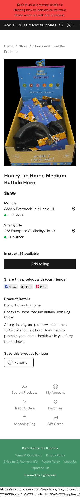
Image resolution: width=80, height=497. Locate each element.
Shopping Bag (24, 424)
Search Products (25, 392)
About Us (70, 461)
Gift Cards (55, 424)
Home (8, 46)
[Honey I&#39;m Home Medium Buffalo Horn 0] (40, 112)
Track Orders (25, 408)
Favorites (55, 408)
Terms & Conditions (28, 455)
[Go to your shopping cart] (70, 25)
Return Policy (51, 461)
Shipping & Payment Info (21, 461)
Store (23, 46)
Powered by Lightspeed (40, 475)
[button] (30, 25)
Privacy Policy (55, 455)
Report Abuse (40, 468)
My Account (55, 392)
